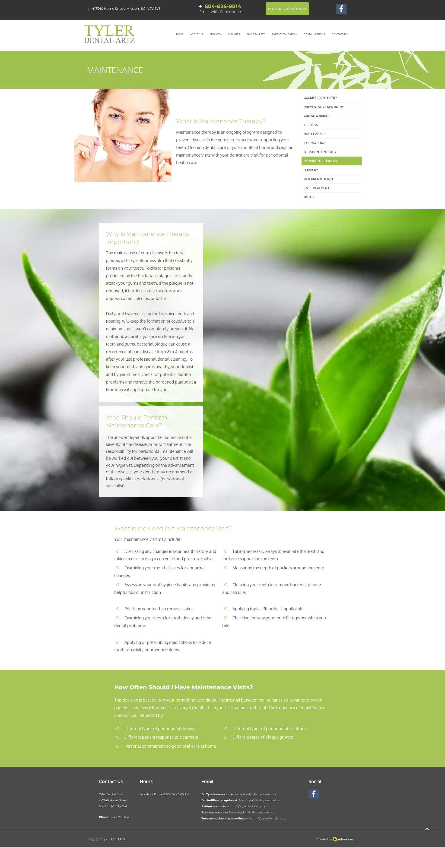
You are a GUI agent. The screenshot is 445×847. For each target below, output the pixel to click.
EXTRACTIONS (314, 143)
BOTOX (309, 197)
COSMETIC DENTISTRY (320, 98)
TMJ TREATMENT (316, 188)
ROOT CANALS (314, 134)
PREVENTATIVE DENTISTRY (324, 107)
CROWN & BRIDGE (317, 116)
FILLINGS (311, 125)
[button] (196, 34)
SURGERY (311, 170)
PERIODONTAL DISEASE (321, 161)
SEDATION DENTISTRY (320, 152)
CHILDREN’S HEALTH (319, 179)
